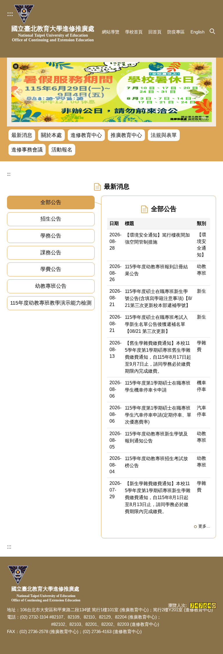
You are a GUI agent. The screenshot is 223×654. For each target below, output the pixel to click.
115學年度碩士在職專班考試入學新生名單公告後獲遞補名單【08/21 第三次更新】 (156, 324)
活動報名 (61, 150)
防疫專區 (176, 31)
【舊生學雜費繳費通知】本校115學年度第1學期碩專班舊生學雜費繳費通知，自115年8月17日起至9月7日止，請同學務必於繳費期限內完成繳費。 (158, 357)
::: (10, 13)
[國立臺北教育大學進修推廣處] (24, 14)
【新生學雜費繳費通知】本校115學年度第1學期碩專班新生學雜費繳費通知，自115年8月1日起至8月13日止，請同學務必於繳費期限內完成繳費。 (157, 497)
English (197, 31)
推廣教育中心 (126, 135)
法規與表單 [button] (164, 135)
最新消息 (21, 135)
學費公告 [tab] (50, 269)
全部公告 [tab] (50, 202)
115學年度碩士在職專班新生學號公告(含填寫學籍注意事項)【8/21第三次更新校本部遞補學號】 (158, 298)
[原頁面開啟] (111, 92)
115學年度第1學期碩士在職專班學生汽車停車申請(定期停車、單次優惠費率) (158, 414)
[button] (16, 66)
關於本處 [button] (51, 135)
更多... (204, 526)
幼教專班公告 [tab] (50, 286)
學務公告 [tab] (50, 236)
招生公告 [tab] (50, 219)
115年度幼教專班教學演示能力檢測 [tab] (50, 303)
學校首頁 (134, 31)
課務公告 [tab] (50, 252)
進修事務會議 (27, 150)
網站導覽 (110, 31)
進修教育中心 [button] (86, 135)
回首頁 (154, 31)
